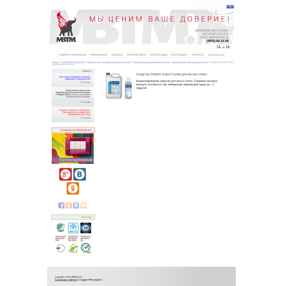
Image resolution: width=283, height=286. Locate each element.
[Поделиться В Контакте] (76, 205)
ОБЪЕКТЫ (117, 55)
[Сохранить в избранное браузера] (83, 205)
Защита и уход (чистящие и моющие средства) (109, 62)
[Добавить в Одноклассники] (69, 205)
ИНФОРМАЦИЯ (98, 55)
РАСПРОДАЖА (179, 55)
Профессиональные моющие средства (151, 62)
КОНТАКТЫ (198, 55)
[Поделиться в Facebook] (61, 205)
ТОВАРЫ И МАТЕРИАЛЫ (72, 55)
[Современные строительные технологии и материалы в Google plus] (65, 180)
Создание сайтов (65, 279)
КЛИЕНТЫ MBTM (136, 55)
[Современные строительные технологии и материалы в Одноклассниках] (73, 194)
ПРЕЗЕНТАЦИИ (158, 55)
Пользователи (216, 55)
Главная (55, 62)
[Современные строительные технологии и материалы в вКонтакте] (79, 180)
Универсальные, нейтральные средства (190, 62)
